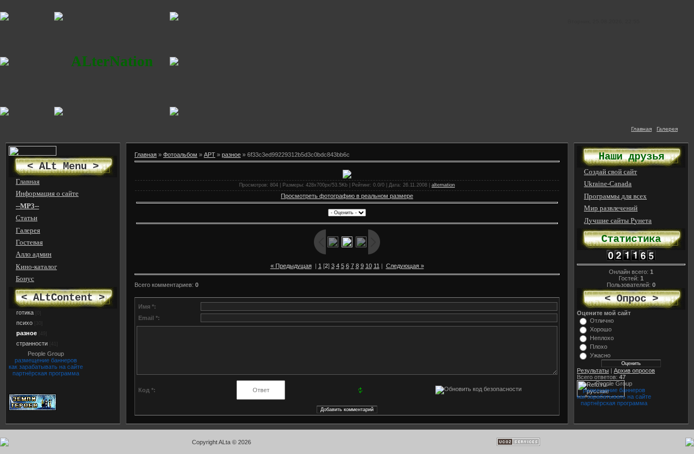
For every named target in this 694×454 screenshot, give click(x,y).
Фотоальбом (180, 154)
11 (377, 266)
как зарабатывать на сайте (46, 366)
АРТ (209, 154)
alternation (443, 185)
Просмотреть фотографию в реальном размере (347, 196)
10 (368, 266)
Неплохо (602, 338)
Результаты (593, 370)
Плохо (598, 346)
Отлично (602, 320)
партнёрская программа (45, 373)
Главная (641, 129)
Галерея (667, 129)
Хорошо (601, 329)
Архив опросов (634, 370)
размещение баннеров (46, 360)
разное (26, 333)
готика (25, 312)
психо (24, 322)
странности (32, 343)
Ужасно (600, 355)
